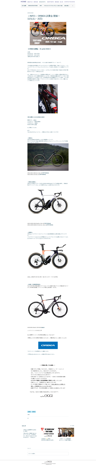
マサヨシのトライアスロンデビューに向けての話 (53, 5)
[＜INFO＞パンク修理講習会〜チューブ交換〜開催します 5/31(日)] (66, 432)
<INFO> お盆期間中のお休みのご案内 (29, 430)
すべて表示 (72, 425)
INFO (41, 5)
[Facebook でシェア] (27, 418)
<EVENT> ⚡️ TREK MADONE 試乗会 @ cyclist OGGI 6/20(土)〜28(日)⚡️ (47, 439)
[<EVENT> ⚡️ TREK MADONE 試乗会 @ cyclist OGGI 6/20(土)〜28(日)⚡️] (48, 432)
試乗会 (29, 411)
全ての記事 (24, 5)
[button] (72, 5)
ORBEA (33, 411)
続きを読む (67, 5)
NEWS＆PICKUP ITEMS (33, 5)
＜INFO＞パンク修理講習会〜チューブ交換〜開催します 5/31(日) (65, 439)
